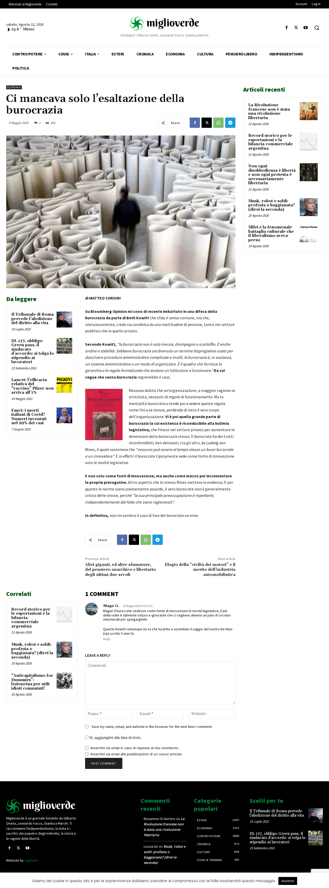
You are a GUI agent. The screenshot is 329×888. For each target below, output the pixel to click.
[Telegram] (230, 123)
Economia (14, 87)
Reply (107, 639)
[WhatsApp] (218, 123)
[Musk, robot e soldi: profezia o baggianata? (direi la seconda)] (64, 650)
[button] (316, 28)
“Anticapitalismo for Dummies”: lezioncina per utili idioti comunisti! (32, 682)
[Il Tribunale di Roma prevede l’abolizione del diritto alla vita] (64, 319)
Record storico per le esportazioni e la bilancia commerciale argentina (270, 142)
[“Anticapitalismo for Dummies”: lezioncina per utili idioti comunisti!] (64, 681)
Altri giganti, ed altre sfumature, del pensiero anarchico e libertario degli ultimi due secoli (120, 569)
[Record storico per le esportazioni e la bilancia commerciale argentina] (64, 614)
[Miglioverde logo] (43, 806)
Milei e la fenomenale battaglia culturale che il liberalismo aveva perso (271, 234)
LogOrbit (31, 860)
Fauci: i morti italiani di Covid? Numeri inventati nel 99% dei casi (29, 417)
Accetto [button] (287, 881)
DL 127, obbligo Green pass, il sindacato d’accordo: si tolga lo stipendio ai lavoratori (32, 352)
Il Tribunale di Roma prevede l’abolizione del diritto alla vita (32, 318)
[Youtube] (305, 27)
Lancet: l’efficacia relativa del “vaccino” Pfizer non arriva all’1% (32, 386)
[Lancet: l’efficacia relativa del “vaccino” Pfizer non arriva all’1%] (64, 385)
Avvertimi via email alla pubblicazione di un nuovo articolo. (136, 754)
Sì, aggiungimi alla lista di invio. (114, 737)
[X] (296, 27)
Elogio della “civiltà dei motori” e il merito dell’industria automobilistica (200, 569)
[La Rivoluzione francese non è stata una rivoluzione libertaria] (309, 111)
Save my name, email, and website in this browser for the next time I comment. (152, 726)
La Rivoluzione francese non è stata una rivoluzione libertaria (269, 111)
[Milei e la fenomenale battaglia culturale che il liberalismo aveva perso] (309, 233)
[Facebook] (286, 27)
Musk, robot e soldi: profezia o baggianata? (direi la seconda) (32, 651)
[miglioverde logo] (164, 23)
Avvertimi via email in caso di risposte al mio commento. (134, 748)
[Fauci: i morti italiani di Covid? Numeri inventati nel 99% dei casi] (64, 415)
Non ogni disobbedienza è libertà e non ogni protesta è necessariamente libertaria (272, 175)
